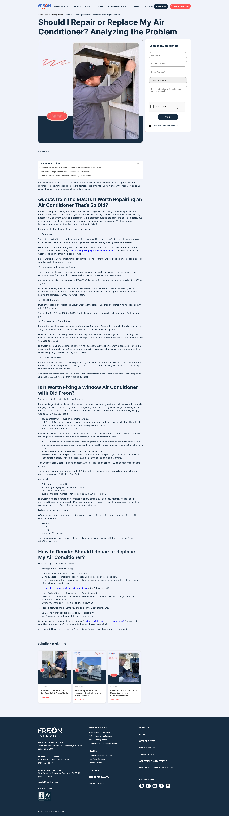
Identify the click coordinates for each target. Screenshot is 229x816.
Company (147, 6)
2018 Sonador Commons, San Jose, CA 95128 (59, 773)
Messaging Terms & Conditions (156, 768)
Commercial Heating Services (100, 755)
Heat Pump (87, 6)
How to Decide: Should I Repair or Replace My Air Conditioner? (66, 176)
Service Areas (133, 6)
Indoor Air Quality (116, 6)
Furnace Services (96, 763)
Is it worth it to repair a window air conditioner (64, 588)
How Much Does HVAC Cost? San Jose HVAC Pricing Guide (54, 692)
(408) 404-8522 (45, 749)
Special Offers (147, 741)
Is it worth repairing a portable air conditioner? (92, 250)
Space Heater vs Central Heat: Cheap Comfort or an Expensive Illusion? (123, 693)
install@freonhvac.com (48, 782)
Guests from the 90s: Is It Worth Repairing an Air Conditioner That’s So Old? (71, 168)
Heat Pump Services (97, 759)
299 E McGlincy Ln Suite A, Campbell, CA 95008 (60, 746)
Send (168, 117)
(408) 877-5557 (181, 6)
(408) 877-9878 (45, 777)
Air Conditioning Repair (98, 740)
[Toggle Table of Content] (137, 164)
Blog (142, 734)
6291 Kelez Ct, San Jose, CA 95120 (54, 759)
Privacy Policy (147, 748)
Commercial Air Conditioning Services (103, 743)
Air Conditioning (98, 728)
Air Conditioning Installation (99, 732)
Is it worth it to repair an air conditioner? (104, 621)
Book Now (161, 6)
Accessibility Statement (153, 761)
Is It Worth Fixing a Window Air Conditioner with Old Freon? (65, 172)
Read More (45, 697)
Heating (93, 751)
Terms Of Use (146, 754)
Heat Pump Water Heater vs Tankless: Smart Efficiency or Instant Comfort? (88, 693)
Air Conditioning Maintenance (100, 736)
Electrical (99, 6)
